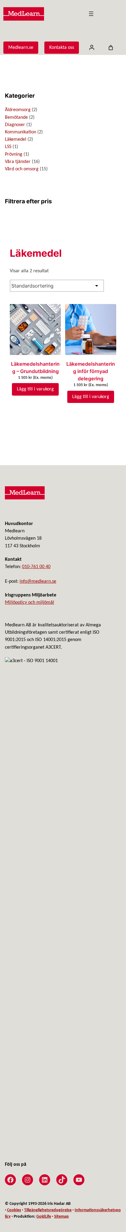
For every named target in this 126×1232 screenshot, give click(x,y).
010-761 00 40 (36, 566)
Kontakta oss (61, 47)
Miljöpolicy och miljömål (29, 602)
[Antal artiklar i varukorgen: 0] (111, 48)
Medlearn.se (20, 47)
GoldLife (43, 1216)
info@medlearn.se (38, 581)
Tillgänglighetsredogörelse (48, 1210)
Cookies (14, 1210)
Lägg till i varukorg (35, 389)
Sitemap (61, 1216)
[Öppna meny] (91, 13)
